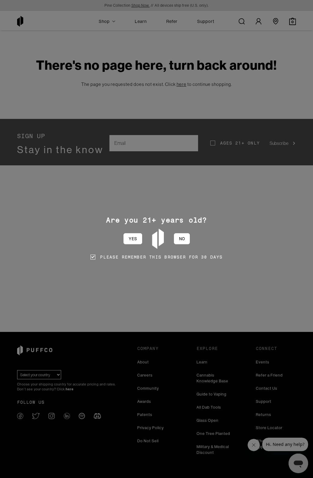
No (182, 238)
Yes (133, 238)
